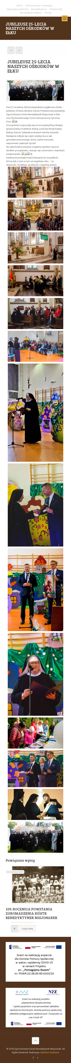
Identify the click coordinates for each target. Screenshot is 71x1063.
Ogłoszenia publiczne (17, 9)
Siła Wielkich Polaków (31, 13)
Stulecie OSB (56, 9)
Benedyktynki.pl (39, 9)
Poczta (47, 13)
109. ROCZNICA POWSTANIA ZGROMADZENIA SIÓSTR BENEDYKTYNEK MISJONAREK (31, 913)
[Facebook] (33, 1057)
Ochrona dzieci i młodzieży (38, 5)
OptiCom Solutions (49, 1052)
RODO (20, 5)
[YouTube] (38, 1057)
